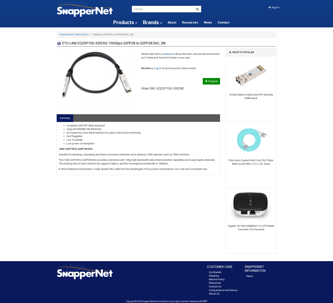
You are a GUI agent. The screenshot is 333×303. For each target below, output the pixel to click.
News (208, 22)
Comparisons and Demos (223, 290)
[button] (274, 7)
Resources (190, 22)
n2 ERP (203, 301)
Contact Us (215, 286)
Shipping (214, 275)
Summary (65, 118)
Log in (157, 68)
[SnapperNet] (91, 10)
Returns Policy (217, 279)
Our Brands (215, 272)
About (172, 22)
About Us (214, 293)
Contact (223, 22)
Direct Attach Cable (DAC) (74, 34)
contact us (168, 53)
